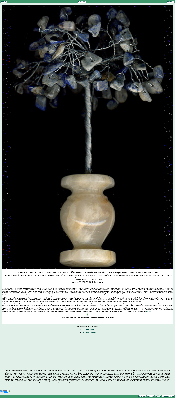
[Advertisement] (87, 351)
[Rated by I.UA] (12, 392)
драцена (148, 311)
